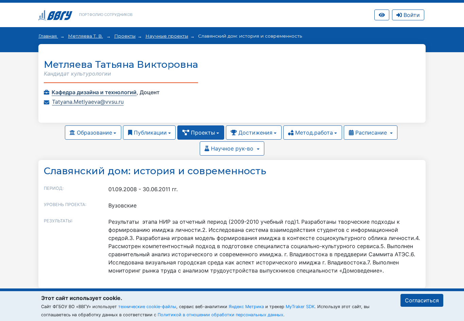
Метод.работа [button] (313, 132)
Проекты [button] (202, 132)
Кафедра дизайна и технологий (94, 92)
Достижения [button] (254, 132)
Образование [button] (93, 132)
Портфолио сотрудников (105, 14)
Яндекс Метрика (246, 306)
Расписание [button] (371, 132)
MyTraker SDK (300, 306)
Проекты (125, 36)
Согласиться (422, 300)
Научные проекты (166, 36)
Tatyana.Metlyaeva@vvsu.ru (88, 101)
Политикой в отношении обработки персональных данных (220, 314)
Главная (48, 36)
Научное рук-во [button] (232, 148)
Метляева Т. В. (85, 36)
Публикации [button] (149, 132)
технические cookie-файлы (147, 306)
